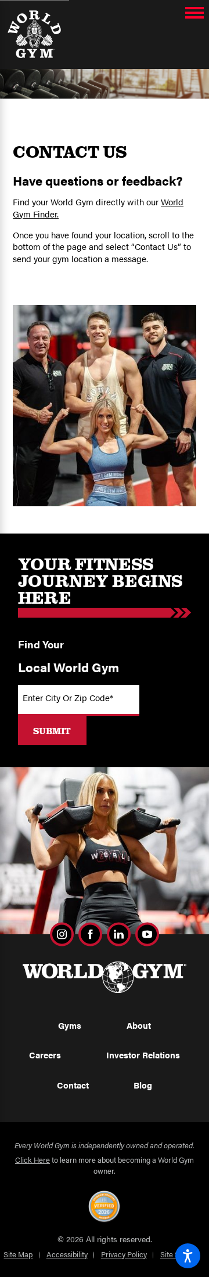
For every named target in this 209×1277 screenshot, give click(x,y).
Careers (45, 1055)
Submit (52, 730)
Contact (73, 1085)
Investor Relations (143, 1055)
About (139, 1025)
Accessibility (67, 1254)
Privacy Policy (124, 1254)
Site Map (18, 1254)
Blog (143, 1085)
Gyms (69, 1025)
